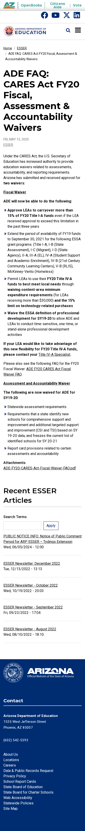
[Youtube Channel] (55, 16)
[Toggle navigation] (78, 29)
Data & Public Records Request (28, 771)
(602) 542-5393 (15, 740)
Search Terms (15, 517)
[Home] (23, 31)
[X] (66, 16)
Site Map (10, 808)
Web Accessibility (17, 798)
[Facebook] (44, 16)
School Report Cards (19, 781)
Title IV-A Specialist (54, 354)
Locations (11, 760)
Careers (9, 765)
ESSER (22, 48)
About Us (10, 754)
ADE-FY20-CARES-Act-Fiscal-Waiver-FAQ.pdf (39, 468)
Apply (51, 525)
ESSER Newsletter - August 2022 (29, 629)
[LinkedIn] (77, 16)
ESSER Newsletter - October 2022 (30, 585)
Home (7, 48)
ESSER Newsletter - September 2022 (33, 607)
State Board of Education (23, 787)
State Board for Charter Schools (28, 792)
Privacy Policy (14, 776)
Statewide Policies (18, 803)
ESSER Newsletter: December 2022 (31, 563)
